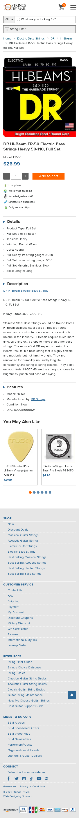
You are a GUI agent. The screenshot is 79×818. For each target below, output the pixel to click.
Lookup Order (17, 645)
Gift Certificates (18, 628)
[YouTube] (39, 779)
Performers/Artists (20, 744)
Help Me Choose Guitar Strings (29, 700)
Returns (13, 634)
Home (7, 38)
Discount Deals (18, 529)
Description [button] (17, 284)
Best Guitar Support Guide (25, 706)
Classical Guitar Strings (23, 535)
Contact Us (15, 590)
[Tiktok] (31, 779)
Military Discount (19, 623)
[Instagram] (24, 779)
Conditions (38, 786)
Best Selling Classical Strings (27, 557)
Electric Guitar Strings (22, 546)
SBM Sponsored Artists (23, 728)
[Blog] (46, 779)
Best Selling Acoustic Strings (27, 562)
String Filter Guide (20, 662)
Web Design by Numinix (17, 796)
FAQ (10, 595)
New (11, 524)
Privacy (24, 786)
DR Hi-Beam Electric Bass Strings (25, 290)
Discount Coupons (20, 617)
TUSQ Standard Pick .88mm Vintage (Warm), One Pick (18, 470)
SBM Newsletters (19, 739)
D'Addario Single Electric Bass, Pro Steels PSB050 (58, 468)
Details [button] (13, 222)
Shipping (14, 601)
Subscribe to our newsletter (26, 772)
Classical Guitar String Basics (27, 678)
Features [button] (15, 387)
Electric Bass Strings (31, 38)
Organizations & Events (24, 750)
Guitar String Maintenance (25, 695)
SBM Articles (16, 722)
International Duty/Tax (22, 640)
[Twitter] (16, 779)
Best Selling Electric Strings (26, 568)
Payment (13, 606)
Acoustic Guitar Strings (23, 540)
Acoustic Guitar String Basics (27, 684)
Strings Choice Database (24, 667)
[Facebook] (9, 779)
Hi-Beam (66, 38)
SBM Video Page (19, 733)
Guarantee (9, 786)
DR (52, 38)
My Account (16, 612)
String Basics (16, 673)
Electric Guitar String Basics (26, 689)
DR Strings (38, 399)
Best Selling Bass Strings (24, 573)
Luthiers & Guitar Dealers (25, 755)
